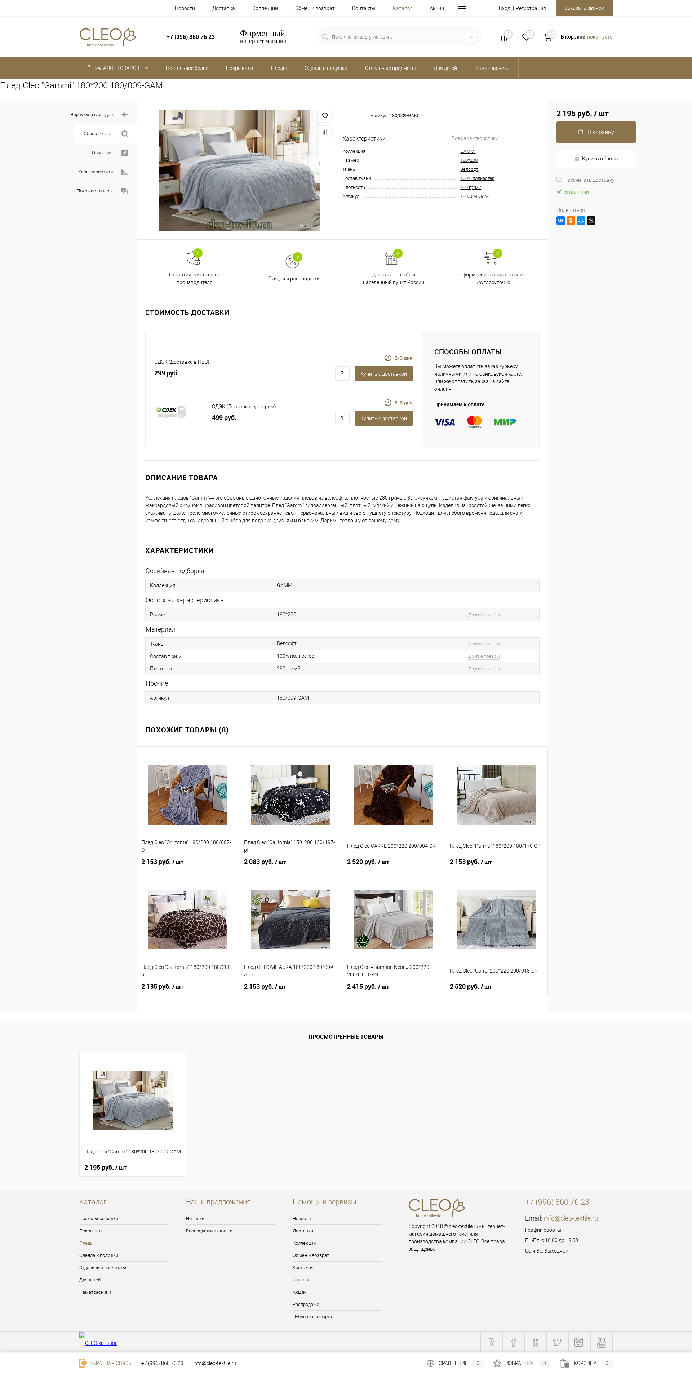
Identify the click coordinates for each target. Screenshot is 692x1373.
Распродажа (306, 1304)
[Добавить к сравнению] (325, 131)
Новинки (195, 1218)
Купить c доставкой (383, 374)
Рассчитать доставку (589, 180)
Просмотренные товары (346, 1037)
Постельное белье (98, 1218)
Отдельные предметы (102, 1267)
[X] (591, 220)
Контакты (364, 8)
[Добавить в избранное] (325, 116)
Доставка (223, 8)
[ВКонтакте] (560, 220)
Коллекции (265, 8)
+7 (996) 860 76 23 (162, 1363)
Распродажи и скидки (209, 1231)
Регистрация (531, 8)
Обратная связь (110, 1363)
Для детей (90, 1280)
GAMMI (467, 151)
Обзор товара (98, 133)
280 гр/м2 (470, 187)
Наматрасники (95, 1292)
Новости (185, 8)
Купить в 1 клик (600, 158)
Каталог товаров (117, 68)
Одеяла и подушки (98, 1255)
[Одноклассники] (571, 220)
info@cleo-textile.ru (571, 1218)
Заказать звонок (584, 8)
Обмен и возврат (315, 8)
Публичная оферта (312, 1316)
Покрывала (91, 1231)
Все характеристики (475, 138)
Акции (437, 8)
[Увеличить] (239, 170)
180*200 (469, 160)
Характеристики (95, 171)
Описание (102, 152)
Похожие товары (95, 191)
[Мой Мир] (581, 220)
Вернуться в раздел (92, 114)
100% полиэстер (477, 178)
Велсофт (469, 169)
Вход (504, 8)
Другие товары (484, 614)
